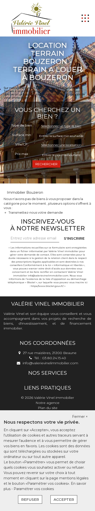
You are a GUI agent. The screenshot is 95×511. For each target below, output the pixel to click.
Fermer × (80, 416)
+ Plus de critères (47, 170)
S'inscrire (74, 238)
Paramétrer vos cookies (34, 489)
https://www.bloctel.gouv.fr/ (47, 286)
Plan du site (47, 408)
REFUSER (30, 499)
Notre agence (47, 403)
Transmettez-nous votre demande (36, 212)
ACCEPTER (64, 499)
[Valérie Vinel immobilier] (32, 18)
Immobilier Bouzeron (25, 192)
